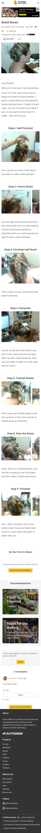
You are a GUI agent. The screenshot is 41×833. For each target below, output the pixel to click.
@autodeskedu (12, 808)
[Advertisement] (20, 12)
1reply (7, 699)
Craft (13, 27)
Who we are (7, 792)
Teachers (6, 768)
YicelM (6, 27)
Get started (7, 782)
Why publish (8, 779)
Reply (20, 695)
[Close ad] (38, 9)
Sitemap (6, 789)
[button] (2, 3)
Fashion (21, 27)
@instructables (12, 803)
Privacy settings (27, 821)
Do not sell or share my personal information (22, 824)
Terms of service (28, 817)
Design (5, 751)
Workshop (6, 747)
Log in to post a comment (20, 707)
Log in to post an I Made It (20, 570)
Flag (7, 690)
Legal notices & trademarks (15, 828)
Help (4, 785)
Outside (6, 764)
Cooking (6, 757)
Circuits (6, 744)
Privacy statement (11, 821)
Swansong (12, 678)
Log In (20, 662)
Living (5, 761)
